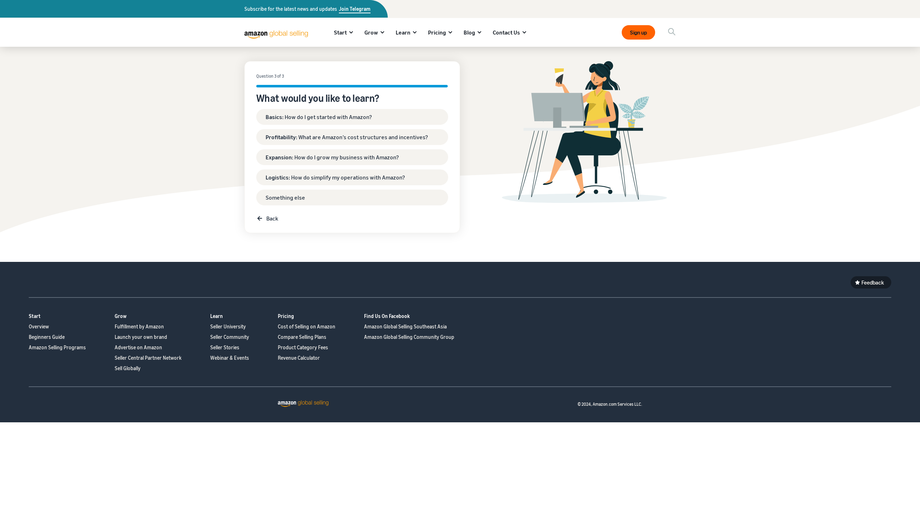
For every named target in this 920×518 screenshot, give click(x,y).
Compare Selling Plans (302, 337)
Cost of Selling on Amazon (306, 326)
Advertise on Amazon (138, 347)
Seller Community (229, 337)
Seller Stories (224, 347)
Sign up (638, 32)
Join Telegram (355, 9)
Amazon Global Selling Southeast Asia (405, 326)
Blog (469, 32)
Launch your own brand (141, 337)
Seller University (228, 326)
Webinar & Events (229, 358)
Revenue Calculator (299, 358)
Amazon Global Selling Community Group (409, 337)
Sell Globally (128, 368)
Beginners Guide (47, 337)
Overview (39, 326)
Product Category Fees (303, 347)
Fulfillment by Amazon (139, 326)
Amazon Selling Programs (57, 347)
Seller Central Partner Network (148, 358)
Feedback (872, 282)
